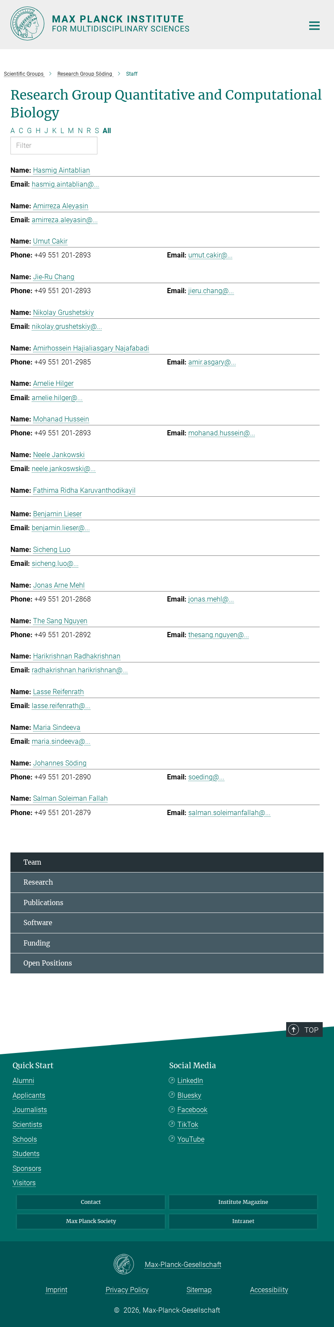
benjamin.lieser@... (61, 528)
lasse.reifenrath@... (61, 706)
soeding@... (206, 777)
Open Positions (47, 963)
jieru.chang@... (211, 291)
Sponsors (27, 1168)
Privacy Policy (127, 1290)
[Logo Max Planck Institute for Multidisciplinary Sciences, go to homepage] (151, 23)
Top (311, 1030)
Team (32, 862)
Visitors (24, 1183)
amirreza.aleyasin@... (65, 220)
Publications (43, 903)
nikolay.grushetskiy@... (67, 326)
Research (38, 882)
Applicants (29, 1095)
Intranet (243, 1221)
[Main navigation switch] (314, 25)
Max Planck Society (91, 1221)
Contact (91, 1202)
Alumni (23, 1080)
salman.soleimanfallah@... (229, 813)
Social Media (192, 1065)
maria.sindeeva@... (61, 741)
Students (26, 1154)
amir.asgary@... (212, 362)
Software (37, 923)
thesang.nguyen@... (218, 635)
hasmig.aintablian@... (65, 184)
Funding (36, 943)
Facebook (192, 1110)
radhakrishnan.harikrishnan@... (80, 670)
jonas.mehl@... (211, 599)
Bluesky (189, 1095)
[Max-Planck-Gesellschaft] (129, 1264)
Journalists (30, 1110)
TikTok (187, 1124)
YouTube (190, 1139)
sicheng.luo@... (55, 563)
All (107, 131)
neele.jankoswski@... (64, 469)
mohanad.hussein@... (221, 433)
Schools (25, 1139)
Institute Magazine (243, 1202)
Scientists (27, 1124)
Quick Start (33, 1065)
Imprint (56, 1290)
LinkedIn (190, 1080)
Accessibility (269, 1290)
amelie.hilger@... (57, 398)
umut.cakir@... (210, 255)
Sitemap (199, 1290)
